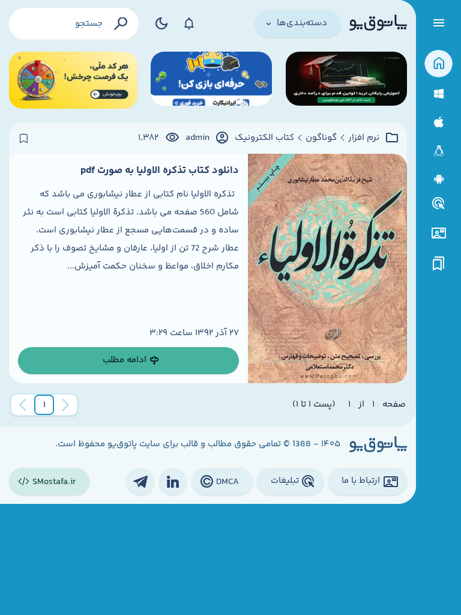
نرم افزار (363, 138)
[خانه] (438, 64)
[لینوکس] (438, 151)
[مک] (438, 122)
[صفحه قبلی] (65, 405)
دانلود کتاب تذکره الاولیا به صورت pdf (159, 170)
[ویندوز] (438, 94)
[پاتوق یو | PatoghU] (378, 23)
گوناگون (321, 138)
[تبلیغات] (439, 203)
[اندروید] (438, 179)
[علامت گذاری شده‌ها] (438, 264)
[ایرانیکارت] (211, 80)
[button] (44, 405)
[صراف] (73, 80)
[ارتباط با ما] (438, 233)
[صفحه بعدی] (22, 405)
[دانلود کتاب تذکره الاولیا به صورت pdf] (327, 268)
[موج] (346, 80)
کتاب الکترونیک (264, 138)
